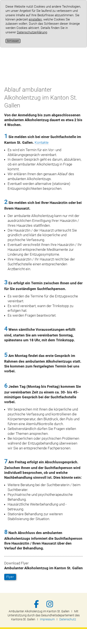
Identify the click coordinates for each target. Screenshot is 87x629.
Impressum (47, 619)
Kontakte (42, 142)
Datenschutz (67, 619)
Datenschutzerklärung (32, 32)
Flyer (10, 577)
